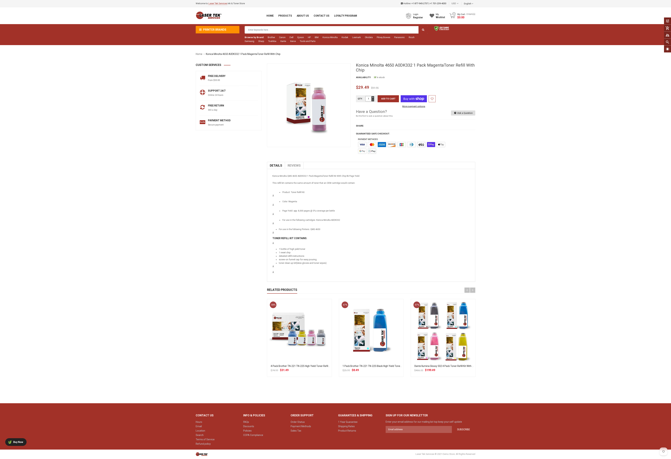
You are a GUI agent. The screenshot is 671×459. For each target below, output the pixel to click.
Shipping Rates (346, 426)
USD (459, 3)
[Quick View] (307, 342)
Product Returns (347, 430)
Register (418, 17)
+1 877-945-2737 (420, 3)
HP (309, 37)
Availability (363, 77)
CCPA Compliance (253, 435)
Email (199, 426)
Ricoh (411, 37)
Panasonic (399, 37)
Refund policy (203, 443)
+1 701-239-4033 (438, 3)
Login (415, 14)
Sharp (261, 41)
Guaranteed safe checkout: (373, 133)
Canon (282, 37)
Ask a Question (465, 113)
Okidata (369, 37)
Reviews (294, 165)
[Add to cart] (299, 342)
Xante (283, 41)
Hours (199, 422)
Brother (271, 37)
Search (200, 435)
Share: (360, 125)
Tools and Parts (307, 41)
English (468, 3)
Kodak (345, 37)
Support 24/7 (216, 90)
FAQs (246, 422)
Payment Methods (301, 426)
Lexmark (356, 37)
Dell (291, 37)
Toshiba (272, 41)
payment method (219, 120)
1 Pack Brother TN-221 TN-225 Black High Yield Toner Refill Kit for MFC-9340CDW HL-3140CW (393, 366)
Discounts (248, 426)
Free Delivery (216, 76)
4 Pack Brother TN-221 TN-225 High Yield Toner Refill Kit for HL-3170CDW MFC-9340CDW (319, 366)
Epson (300, 37)
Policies (247, 430)
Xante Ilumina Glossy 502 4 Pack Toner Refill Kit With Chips (446, 366)
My (440, 16)
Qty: (360, 98)
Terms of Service (205, 439)
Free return (216, 105)
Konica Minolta (330, 37)
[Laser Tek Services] (202, 454)
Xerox (293, 41)
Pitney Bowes (383, 37)
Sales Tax (296, 430)
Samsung (249, 41)
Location (200, 430)
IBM (317, 37)
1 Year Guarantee (348, 422)
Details (276, 165)
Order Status (298, 422)
